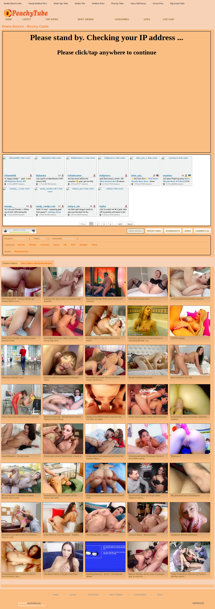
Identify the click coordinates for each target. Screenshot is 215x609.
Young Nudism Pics (37, 3)
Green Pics (158, 3)
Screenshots (173, 231)
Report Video (154, 231)
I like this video (5, 230)
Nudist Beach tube (13, 3)
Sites (147, 19)
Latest (27, 19)
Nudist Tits (80, 3)
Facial (56, 245)
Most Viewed (86, 19)
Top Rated (52, 19)
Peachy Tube (117, 3)
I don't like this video (33, 230)
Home (8, 19)
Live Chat (168, 19)
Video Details (135, 231)
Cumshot (44, 245)
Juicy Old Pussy (138, 3)
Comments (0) (202, 231)
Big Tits (21, 245)
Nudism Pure (98, 3)
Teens (94, 245)
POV (73, 245)
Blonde (32, 245)
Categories (122, 19)
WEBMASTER (198, 603)
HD (65, 245)
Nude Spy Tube (61, 3)
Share (187, 231)
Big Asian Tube (177, 3)
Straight (83, 245)
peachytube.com (34, 603)
